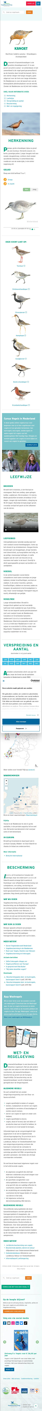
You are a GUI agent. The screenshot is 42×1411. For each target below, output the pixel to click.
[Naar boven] (36, 1406)
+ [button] (6, 780)
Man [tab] (26, 189)
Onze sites (6, 1378)
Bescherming (12, 104)
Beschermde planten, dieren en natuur (20, 1248)
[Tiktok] (25, 1323)
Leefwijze (10, 98)
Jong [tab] (34, 189)
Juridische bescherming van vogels (19, 1245)
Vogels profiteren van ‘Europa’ (17, 964)
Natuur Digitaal (21, 1268)
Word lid (9, 1369)
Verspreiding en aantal (15, 101)
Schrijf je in (32, 445)
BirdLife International (14, 856)
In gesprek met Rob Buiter (16, 967)
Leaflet (11, 813)
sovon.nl (31, 770)
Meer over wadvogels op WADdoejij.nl (18, 1017)
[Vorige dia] (4, 1357)
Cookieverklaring (26, 1378)
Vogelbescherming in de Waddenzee (19, 948)
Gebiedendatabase (13, 1253)
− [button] (6, 783)
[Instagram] (13, 1323)
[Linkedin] (17, 1323)
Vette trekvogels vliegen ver (16, 961)
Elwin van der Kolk (28, 1266)
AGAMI (9, 1266)
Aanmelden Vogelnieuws (14, 1311)
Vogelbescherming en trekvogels (18, 954)
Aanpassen (20, 728)
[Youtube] (8, 1323)
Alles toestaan (21, 722)
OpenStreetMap (28, 813)
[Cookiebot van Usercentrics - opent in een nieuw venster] (31, 681)
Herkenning (11, 96)
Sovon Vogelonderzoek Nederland (18, 946)
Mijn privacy (16, 1378)
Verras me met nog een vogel (15, 1287)
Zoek (29, 12)
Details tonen (31, 715)
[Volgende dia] (37, 1357)
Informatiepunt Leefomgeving (17, 1258)
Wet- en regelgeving (14, 106)
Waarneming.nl (31, 815)
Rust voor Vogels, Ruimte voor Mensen (20, 951)
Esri (21, 813)
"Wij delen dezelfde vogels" (16, 969)
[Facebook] (4, 1323)
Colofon (36, 1378)
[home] (10, 3)
